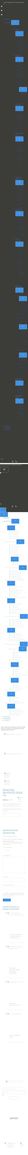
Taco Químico (14, 611)
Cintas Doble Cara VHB (16, 635)
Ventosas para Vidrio (21, 218)
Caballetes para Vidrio (16, 623)
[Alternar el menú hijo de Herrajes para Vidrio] (19, 290)
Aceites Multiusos (15, 715)
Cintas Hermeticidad (16, 574)
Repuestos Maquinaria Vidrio (18, 397)
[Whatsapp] (12, 461)
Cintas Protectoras (15, 637)
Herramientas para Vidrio (17, 590)
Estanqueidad (22, 73)
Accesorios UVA (14, 538)
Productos (8, 22)
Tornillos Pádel (17, 657)
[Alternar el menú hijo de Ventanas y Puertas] (19, 108)
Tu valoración (7, 855)
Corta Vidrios (14, 588)
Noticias (7, 426)
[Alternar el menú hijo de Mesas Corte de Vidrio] (19, 383)
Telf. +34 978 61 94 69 (14, 1111)
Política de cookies (20, 1153)
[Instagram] (16, 1118)
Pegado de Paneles (15, 554)
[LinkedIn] (10, 1118)
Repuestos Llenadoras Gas (21, 409)
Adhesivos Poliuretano (16, 604)
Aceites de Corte (14, 701)
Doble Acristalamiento (20, 30)
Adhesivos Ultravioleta (16, 592)
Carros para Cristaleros (16, 621)
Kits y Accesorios (18, 652)
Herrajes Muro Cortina (21, 84)
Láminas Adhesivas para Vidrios (18, 640)
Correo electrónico (9, 885)
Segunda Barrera (15, 536)
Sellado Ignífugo (15, 607)
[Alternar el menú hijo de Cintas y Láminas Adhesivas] (19, 244)
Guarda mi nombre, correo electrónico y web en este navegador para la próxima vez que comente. (14, 895)
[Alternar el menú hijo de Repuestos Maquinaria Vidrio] (19, 401)
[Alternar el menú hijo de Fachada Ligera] (19, 59)
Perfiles (24, 358)
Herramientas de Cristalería (15, 580)
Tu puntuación (7, 847)
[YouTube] (12, 1118)
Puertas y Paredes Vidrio (17, 661)
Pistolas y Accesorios (16, 613)
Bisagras (25, 339)
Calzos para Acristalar (16, 576)
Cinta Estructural (15, 548)
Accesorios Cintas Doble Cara (18, 639)
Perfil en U (16, 669)
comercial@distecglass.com (14, 1114)
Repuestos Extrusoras (16, 709)
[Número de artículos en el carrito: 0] (3, 510)
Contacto (7, 429)
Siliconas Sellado (15, 571)
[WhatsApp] (17, 1118)
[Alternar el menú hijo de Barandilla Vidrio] (23, 298)
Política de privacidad (8, 1153)
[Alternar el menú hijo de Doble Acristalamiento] (19, 33)
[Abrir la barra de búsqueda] (2, 459)
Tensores (25, 94)
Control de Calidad (15, 593)
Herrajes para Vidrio (18, 286)
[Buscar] (7, 18)
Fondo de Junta (14, 545)
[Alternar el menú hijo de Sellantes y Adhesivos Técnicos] (19, 182)
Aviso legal (22, 1151)
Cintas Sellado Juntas (20, 249)
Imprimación (22, 75)
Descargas (8, 427)
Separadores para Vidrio (16, 586)
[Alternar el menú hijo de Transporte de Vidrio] (19, 213)
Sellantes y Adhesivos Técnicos (18, 178)
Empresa (6, 518)
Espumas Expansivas (16, 572)
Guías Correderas (18, 668)
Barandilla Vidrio (15, 649)
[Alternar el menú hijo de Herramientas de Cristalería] (19, 139)
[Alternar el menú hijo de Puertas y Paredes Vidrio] (23, 326)
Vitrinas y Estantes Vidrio (17, 689)
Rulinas (21, 390)
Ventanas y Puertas (18, 104)
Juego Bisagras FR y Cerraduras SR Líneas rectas (15, 936)
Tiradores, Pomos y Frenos (20, 675)
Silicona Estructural (15, 547)
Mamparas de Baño (16, 677)
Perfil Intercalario (15, 533)
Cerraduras (25, 341)
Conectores (25, 309)
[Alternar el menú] (4, 469)
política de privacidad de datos (19, 1095)
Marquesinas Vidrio (15, 659)
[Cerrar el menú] (4, 514)
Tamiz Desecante (15, 531)
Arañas (24, 92)
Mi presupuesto (14, 1128)
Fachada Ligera (18, 55)
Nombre (6, 877)
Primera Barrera (15, 534)
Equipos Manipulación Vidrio (22, 235)
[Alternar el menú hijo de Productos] (15, 22)
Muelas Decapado (15, 697)
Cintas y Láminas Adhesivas (18, 240)
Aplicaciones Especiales (16, 609)
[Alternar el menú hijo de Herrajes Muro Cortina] (23, 89)
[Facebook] (14, 1118)
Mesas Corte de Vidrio (19, 379)
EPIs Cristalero (14, 595)
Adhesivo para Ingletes (21, 129)
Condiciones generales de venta (10, 1151)
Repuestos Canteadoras (16, 713)
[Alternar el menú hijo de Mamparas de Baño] (23, 355)
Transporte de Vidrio (18, 210)
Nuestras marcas (14, 1125)
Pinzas (24, 307)
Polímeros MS (14, 606)
